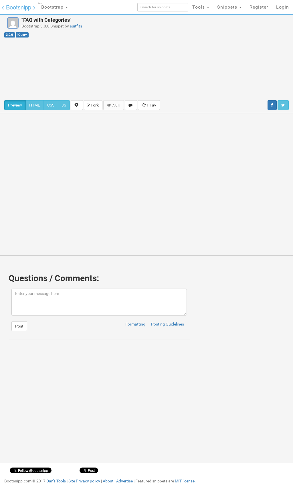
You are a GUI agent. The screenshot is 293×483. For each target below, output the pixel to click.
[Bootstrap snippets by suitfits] (12, 22)
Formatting (135, 324)
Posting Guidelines (167, 324)
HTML (34, 105)
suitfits (76, 26)
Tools (199, 7)
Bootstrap (51, 6)
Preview (15, 105)
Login (282, 7)
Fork (94, 105)
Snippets (228, 7)
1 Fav (151, 105)
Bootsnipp (18, 7)
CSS (50, 105)
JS (64, 105)
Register (259, 7)
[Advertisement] (197, 57)
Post (19, 326)
